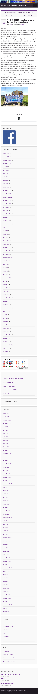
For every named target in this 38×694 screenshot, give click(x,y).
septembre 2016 (7, 308)
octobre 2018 (6, 254)
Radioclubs (6, 636)
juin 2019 (5, 230)
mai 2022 (5, 177)
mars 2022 (5, 183)
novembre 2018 (7, 251)
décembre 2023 (7, 163)
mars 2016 (5, 325)
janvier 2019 (6, 244)
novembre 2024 (7, 160)
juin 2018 (5, 264)
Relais (4, 639)
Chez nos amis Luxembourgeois (13, 378)
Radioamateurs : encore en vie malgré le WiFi (18, 15)
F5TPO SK (6, 393)
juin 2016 (5, 314)
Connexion (6, 651)
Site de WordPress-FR (9, 661)
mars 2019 (5, 237)
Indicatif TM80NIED (9, 386)
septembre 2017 (7, 277)
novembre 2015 (7, 338)
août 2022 (5, 173)
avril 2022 (5, 180)
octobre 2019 (6, 220)
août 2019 (5, 227)
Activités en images (8, 626)
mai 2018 (5, 267)
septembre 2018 (7, 257)
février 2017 (6, 291)
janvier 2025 (6, 156)
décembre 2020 (7, 200)
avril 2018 (5, 271)
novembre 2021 (7, 193)
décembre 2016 (7, 298)
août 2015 (5, 348)
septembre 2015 (7, 345)
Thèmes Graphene (15, 691)
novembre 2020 (7, 204)
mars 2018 (5, 274)
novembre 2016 (7, 301)
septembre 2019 (7, 224)
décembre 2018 (7, 247)
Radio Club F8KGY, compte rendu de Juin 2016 (20, 12)
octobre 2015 (6, 341)
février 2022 (6, 187)
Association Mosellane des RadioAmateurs (14, 5)
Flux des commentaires (9, 658)
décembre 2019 (7, 214)
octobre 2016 (6, 304)
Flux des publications (8, 654)
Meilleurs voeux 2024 (10, 390)
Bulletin (22, 24)
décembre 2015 (7, 335)
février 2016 (6, 328)
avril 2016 (5, 321)
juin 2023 (5, 167)
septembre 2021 (7, 197)
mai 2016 (5, 318)
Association (6, 629)
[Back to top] (34, 690)
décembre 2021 (7, 190)
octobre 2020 (6, 207)
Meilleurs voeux (8, 382)
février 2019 (6, 241)
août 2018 (5, 261)
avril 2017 (5, 284)
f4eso (10, 24)
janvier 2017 (6, 294)
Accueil (5, 623)
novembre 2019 (7, 217)
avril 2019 (5, 234)
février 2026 (6, 153)
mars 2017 (5, 288)
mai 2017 (5, 281)
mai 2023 (5, 170)
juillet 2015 (6, 351)
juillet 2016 (6, 311)
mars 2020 (5, 210)
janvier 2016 (6, 331)
